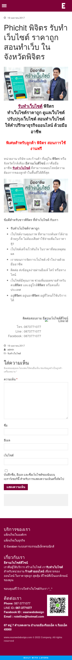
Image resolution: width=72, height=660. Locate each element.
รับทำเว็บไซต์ (30, 106)
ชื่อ (5, 425)
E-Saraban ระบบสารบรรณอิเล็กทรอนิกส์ (29, 546)
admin (10, 349)
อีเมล (7, 440)
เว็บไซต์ (9, 455)
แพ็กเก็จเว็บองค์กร (15, 534)
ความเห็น (10, 379)
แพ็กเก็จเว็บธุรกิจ (14, 540)
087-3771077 (22, 603)
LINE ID (18, 608)
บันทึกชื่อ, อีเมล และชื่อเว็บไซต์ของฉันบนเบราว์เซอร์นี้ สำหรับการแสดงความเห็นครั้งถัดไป (34, 476)
